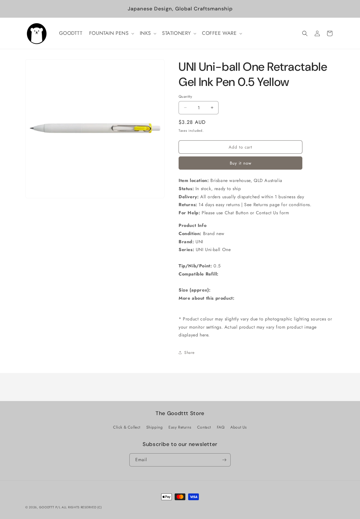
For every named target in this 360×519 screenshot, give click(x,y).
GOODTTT (46, 507)
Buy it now (240, 163)
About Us (238, 427)
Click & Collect (126, 427)
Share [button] (189, 352)
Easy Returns (179, 427)
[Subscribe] (224, 459)
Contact (204, 427)
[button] (111, 33)
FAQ (221, 427)
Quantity (185, 96)
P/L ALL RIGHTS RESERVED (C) (78, 507)
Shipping (154, 427)
